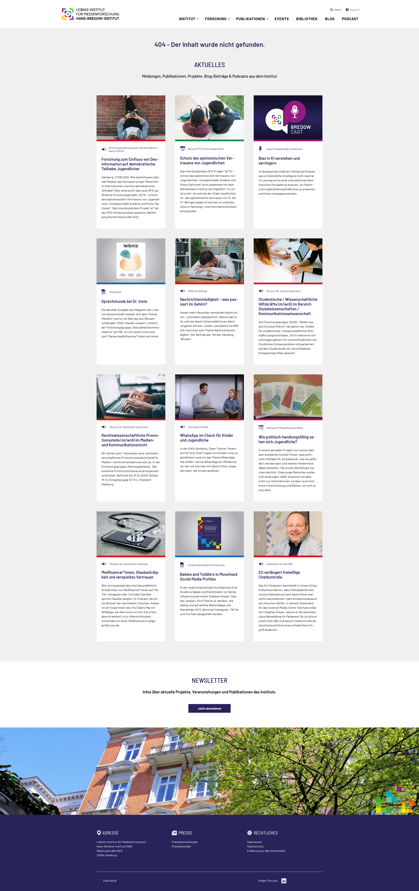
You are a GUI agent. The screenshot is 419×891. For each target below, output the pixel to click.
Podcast (350, 19)
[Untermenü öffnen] (198, 19)
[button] (351, 9)
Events (282, 19)
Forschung (216, 19)
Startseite (110, 880)
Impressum (254, 842)
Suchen (337, 9)
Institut (187, 19)
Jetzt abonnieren (209, 708)
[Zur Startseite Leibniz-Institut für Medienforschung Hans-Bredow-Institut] (90, 19)
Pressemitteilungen (185, 842)
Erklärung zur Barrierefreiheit (266, 850)
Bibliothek (307, 19)
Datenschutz (255, 846)
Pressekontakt (181, 846)
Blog (330, 19)
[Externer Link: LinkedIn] (283, 880)
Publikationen (250, 19)
